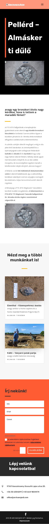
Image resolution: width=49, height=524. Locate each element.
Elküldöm (36, 450)
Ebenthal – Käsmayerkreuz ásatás (24, 305)
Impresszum (24, 521)
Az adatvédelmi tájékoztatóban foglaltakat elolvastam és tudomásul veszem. (23, 442)
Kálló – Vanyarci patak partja (21, 353)
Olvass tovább (16, 315)
